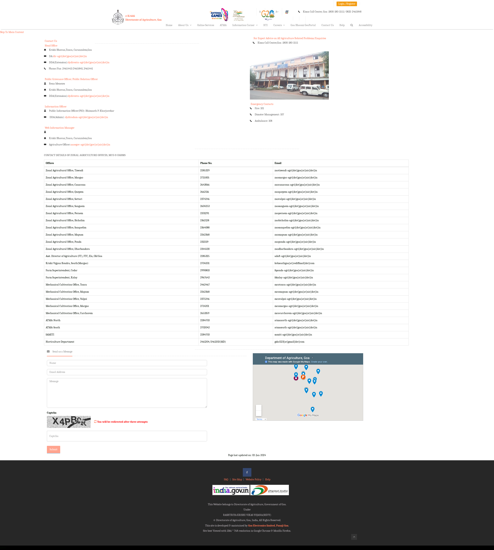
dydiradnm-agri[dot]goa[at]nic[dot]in (86, 117)
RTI (265, 25)
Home (169, 25)
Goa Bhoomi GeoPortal (303, 25)
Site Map (237, 479)
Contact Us (327, 25)
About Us (183, 25)
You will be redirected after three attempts (122, 421)
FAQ (226, 479)
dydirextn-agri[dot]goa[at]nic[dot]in (88, 62)
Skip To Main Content (12, 32)
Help (342, 25)
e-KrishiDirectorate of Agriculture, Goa (143, 17)
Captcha (51, 412)
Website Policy (253, 479)
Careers (277, 25)
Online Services (205, 25)
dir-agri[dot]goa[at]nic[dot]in (70, 56)
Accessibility (365, 25)
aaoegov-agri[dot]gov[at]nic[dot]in (90, 144)
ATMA (223, 25)
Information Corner (243, 25)
